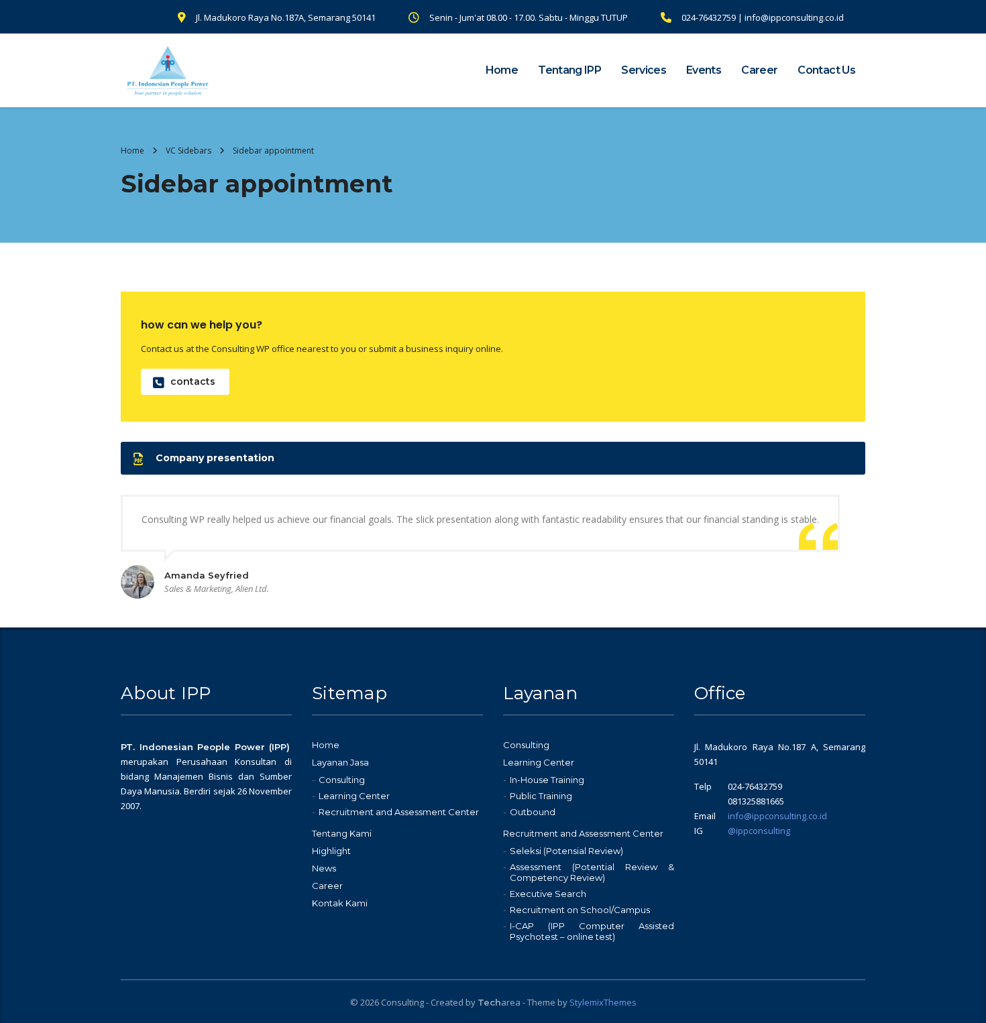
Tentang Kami (342, 833)
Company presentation (215, 458)
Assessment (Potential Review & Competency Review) (592, 872)
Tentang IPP (569, 70)
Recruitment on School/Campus (580, 909)
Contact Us (826, 70)
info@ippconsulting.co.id (777, 816)
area (499, 1002)
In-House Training (547, 779)
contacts (192, 381)
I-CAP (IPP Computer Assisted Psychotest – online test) (592, 931)
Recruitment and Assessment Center (399, 811)
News (324, 868)
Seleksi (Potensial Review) (566, 850)
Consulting (342, 779)
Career (759, 70)
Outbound (532, 811)
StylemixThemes (603, 1002)
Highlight (331, 850)
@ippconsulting (759, 831)
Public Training (541, 795)
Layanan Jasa (340, 762)
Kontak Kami (340, 903)
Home (502, 70)
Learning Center (354, 795)
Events (703, 70)
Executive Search (548, 893)
